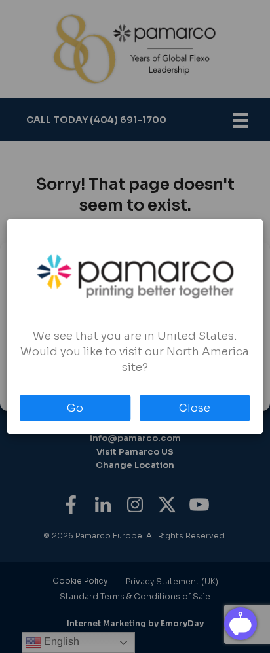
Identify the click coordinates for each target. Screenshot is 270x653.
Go (75, 408)
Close (194, 408)
